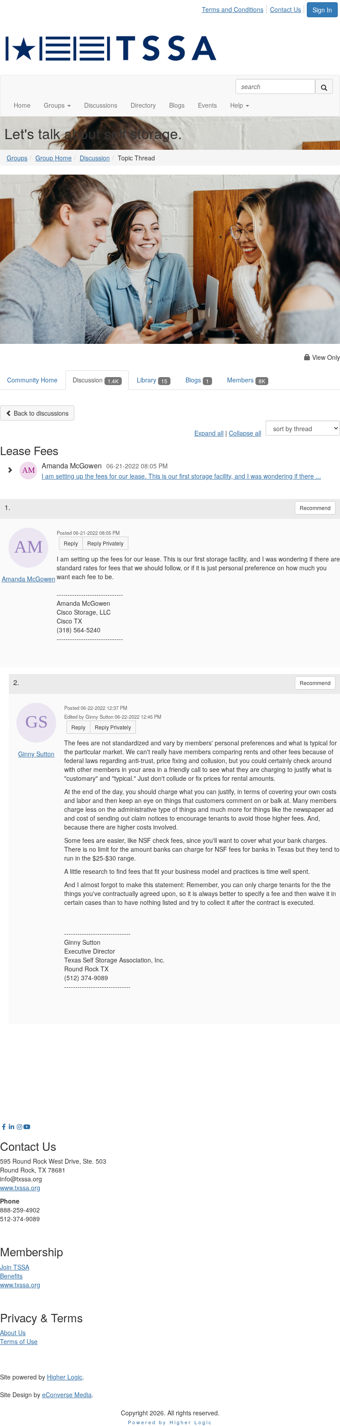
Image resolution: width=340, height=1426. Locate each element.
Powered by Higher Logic (170, 1422)
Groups (17, 157)
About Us (13, 1332)
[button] (57, 105)
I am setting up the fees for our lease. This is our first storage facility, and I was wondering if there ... (181, 475)
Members (246, 379)
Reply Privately (105, 543)
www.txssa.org (20, 1187)
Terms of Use (19, 1341)
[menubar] (254, 8)
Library (152, 379)
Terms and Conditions (232, 9)
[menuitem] (235, 8)
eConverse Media (67, 1394)
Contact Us (285, 9)
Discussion (95, 157)
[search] (324, 86)
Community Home (32, 379)
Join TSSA (14, 1266)
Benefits (11, 1275)
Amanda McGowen (28, 578)
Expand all (209, 433)
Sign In (322, 9)
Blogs (197, 379)
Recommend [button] (315, 507)
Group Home (53, 157)
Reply (71, 543)
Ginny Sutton (36, 753)
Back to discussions (40, 413)
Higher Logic (64, 1376)
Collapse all (245, 433)
